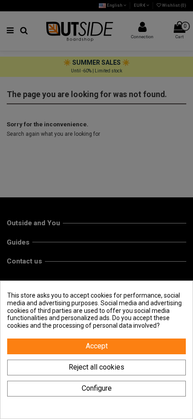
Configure (97, 388)
